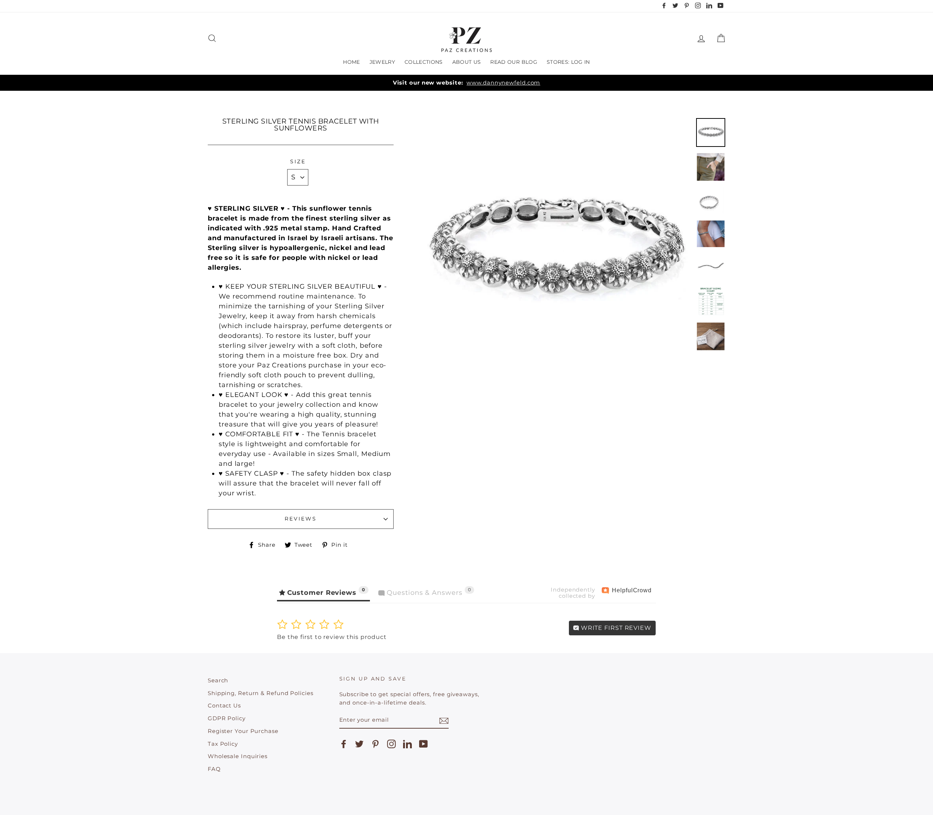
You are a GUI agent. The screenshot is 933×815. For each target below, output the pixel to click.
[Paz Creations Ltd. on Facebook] (343, 744)
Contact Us (224, 705)
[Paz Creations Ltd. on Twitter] (359, 744)
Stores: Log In (568, 62)
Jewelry (382, 62)
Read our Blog (513, 62)
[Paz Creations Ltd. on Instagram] (391, 744)
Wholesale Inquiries (238, 756)
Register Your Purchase (243, 731)
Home (351, 62)
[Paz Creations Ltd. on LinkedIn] (407, 744)
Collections (424, 62)
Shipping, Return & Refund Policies (260, 693)
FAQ (214, 768)
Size (298, 161)
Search (218, 680)
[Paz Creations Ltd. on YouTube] (423, 744)
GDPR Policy (227, 718)
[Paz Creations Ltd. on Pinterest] (375, 744)
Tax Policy (223, 743)
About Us (466, 62)
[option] (466, 83)
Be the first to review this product (332, 636)
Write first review (615, 627)
